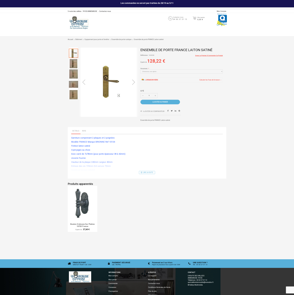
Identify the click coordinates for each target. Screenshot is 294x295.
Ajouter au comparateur (153, 111)
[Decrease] (143, 95)
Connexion (112, 287)
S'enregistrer (113, 291)
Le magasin (152, 276)
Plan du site (152, 291)
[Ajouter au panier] (80, 207)
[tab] (76, 131)
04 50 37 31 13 (180, 19)
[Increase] (155, 95)
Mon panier (113, 280)
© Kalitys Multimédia (195, 285)
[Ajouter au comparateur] (85, 207)
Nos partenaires (154, 280)
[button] (83, 82)
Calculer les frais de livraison (209, 80)
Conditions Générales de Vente (159, 287)
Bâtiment (78, 39)
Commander (113, 283)
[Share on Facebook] (168, 110)
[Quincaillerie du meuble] (79, 22)
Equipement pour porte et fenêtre (97, 39)
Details (75, 131)
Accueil (70, 39)
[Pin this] (179, 110)
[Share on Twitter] (172, 110)
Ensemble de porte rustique (121, 39)
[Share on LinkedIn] (175, 110)
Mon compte (113, 276)
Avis (84, 131)
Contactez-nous (105, 11)
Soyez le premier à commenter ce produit (209, 55)
